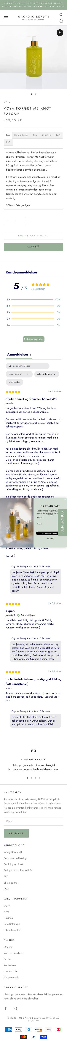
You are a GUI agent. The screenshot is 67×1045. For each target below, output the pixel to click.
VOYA (7, 102)
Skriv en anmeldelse (33, 339)
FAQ (6, 889)
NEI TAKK (50, 538)
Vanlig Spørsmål (13, 852)
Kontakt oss (10, 965)
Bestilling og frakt (13, 864)
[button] (33, 299)
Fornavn (40, 517)
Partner (8, 959)
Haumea (8, 918)
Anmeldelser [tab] (19, 354)
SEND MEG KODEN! (50, 533)
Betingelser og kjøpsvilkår (18, 870)
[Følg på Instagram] (15, 1008)
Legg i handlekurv (33, 235)
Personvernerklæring (15, 858)
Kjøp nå (33, 246)
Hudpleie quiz (11, 977)
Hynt (6, 912)
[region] (33, 760)
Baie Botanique (12, 924)
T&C (6, 876)
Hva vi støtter (11, 971)
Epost (39, 524)
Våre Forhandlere (13, 953)
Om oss (8, 947)
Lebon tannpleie (12, 930)
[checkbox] (14, 382)
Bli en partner (11, 883)
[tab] (8, 135)
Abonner (16, 833)
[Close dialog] (65, 499)
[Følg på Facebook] (5, 1008)
